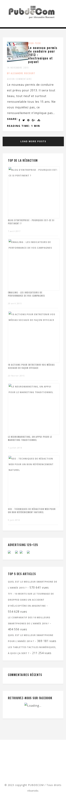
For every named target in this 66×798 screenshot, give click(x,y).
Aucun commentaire (19, 78)
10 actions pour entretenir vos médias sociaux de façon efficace (31, 366)
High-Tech (34, 43)
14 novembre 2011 (18, 67)
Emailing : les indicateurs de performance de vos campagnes (26, 294)
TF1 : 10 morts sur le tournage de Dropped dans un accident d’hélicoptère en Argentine (31, 599)
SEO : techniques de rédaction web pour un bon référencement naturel (32, 510)
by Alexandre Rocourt (21, 73)
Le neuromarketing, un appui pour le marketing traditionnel (30, 438)
